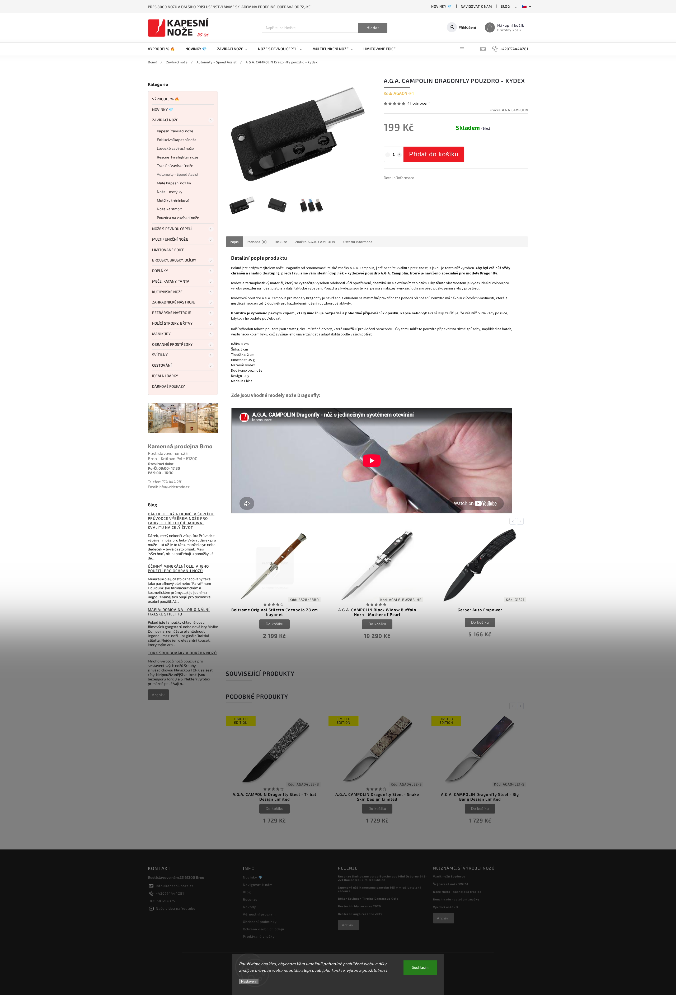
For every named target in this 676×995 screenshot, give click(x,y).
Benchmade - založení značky (456, 899)
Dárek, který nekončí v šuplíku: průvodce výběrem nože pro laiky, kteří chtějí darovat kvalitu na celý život (181, 521)
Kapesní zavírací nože (175, 131)
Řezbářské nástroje (171, 312)
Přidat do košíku (433, 154)
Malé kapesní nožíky (174, 183)
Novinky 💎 (441, 6)
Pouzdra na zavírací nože (178, 217)
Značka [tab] (315, 242)
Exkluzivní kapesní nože (176, 139)
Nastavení (249, 981)
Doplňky (160, 270)
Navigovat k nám (476, 6)
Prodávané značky (259, 936)
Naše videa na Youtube (175, 908)
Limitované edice (168, 249)
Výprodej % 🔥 (165, 99)
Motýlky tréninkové (173, 200)
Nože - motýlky (169, 191)
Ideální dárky (165, 375)
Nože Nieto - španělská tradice (457, 891)
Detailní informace (399, 177)
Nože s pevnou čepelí (172, 228)
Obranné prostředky (172, 344)
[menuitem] (164, 48)
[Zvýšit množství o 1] (399, 154)
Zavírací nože (165, 120)
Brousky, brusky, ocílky (174, 260)
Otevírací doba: (161, 463)
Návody (249, 907)
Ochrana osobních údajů (263, 929)
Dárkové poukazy (168, 386)
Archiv (158, 694)
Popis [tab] (234, 242)
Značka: (509, 110)
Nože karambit (169, 209)
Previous (513, 521)
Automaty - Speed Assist (177, 174)
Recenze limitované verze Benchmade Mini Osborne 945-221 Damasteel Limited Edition (382, 878)
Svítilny (160, 354)
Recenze (250, 899)
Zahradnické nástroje (173, 302)
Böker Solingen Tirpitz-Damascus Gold (368, 898)
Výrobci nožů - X (445, 907)
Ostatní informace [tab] (358, 242)
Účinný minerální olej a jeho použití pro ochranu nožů (178, 568)
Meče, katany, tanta (170, 281)
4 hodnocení (418, 103)
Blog (505, 6)
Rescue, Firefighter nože (177, 157)
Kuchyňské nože (167, 291)
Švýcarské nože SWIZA (450, 884)
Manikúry (161, 333)
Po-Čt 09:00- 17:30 (164, 468)
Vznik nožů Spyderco (449, 876)
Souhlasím (420, 967)
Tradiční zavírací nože (175, 165)
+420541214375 (161, 901)
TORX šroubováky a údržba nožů (182, 653)
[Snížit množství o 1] (387, 154)
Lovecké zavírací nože (175, 148)
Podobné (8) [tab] (257, 242)
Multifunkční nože (170, 239)
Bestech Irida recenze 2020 (359, 906)
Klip (441, 313)
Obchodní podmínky (260, 921)
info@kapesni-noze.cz (175, 886)
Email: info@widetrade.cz (169, 486)
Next (521, 521)
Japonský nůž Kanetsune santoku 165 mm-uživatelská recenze (379, 889)
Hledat (373, 28)
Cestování (162, 365)
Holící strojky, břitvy (172, 323)
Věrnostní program (259, 914)
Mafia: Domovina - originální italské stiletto (179, 611)
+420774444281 (170, 893)
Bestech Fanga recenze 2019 (360, 913)
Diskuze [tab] (281, 242)
